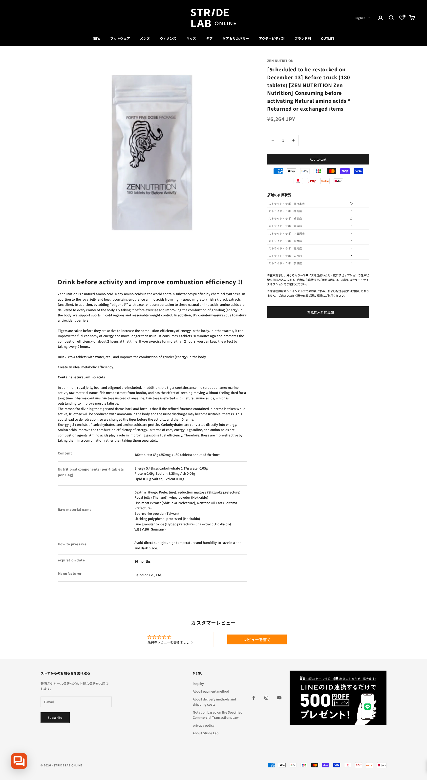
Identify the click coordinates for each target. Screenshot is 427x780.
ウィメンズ (168, 38)
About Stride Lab (205, 733)
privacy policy (203, 725)
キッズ (191, 38)
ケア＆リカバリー (236, 38)
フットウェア (120, 38)
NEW (96, 38)
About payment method (211, 691)
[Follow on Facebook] (253, 697)
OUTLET (327, 38)
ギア (209, 38)
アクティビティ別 (272, 38)
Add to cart (318, 159)
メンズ (145, 38)
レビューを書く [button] (257, 639)
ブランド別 (303, 38)
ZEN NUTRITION (280, 60)
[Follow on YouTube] (279, 697)
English (360, 18)
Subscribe (55, 717)
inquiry (198, 683)
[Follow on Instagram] (266, 697)
